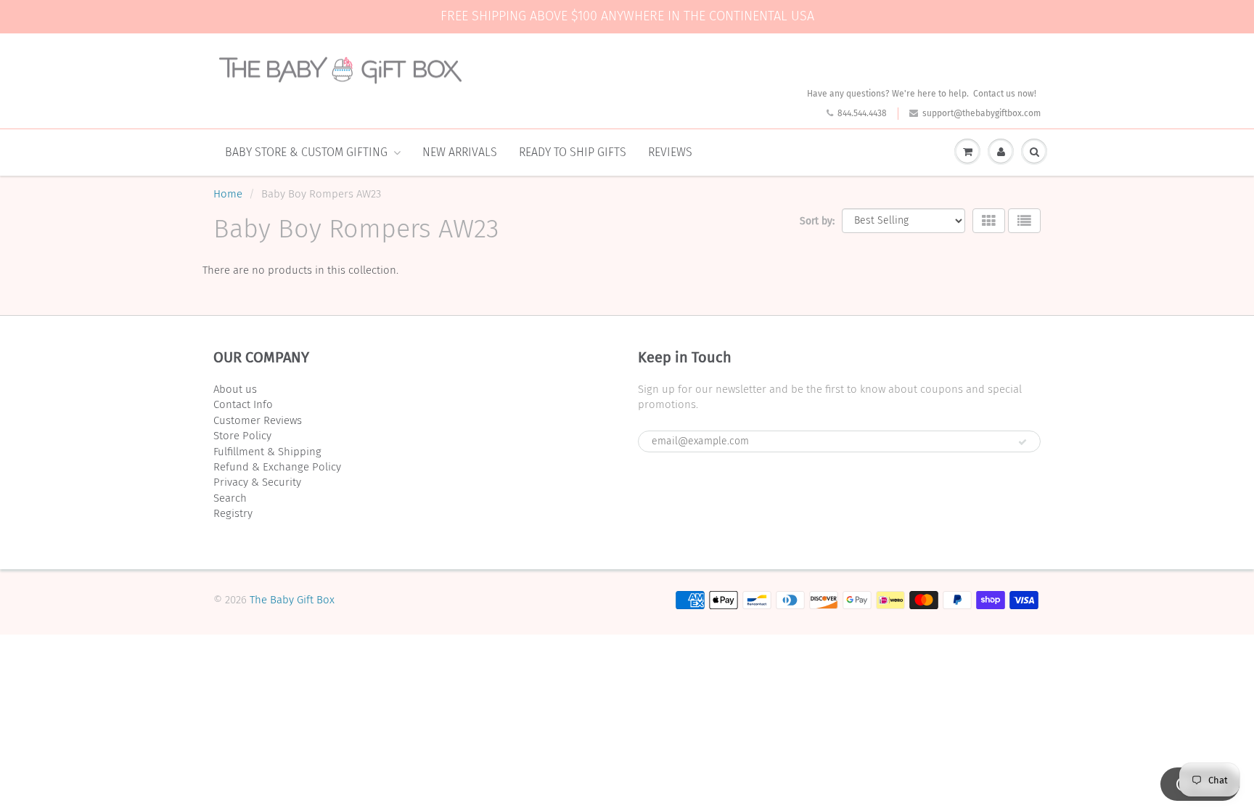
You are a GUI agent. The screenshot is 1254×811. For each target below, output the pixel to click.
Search (230, 498)
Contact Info (243, 404)
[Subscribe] (1022, 442)
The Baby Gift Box (292, 599)
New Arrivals (459, 152)
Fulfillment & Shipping (267, 451)
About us (235, 389)
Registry (233, 513)
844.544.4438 (862, 113)
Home (227, 193)
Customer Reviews (257, 420)
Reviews (670, 152)
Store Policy (242, 435)
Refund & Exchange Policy (277, 466)
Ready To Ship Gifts (572, 152)
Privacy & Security (257, 482)
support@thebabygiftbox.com (981, 113)
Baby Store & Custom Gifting (306, 152)
